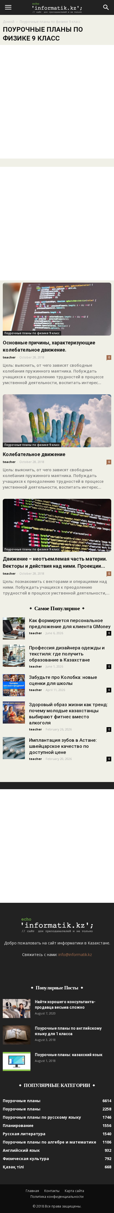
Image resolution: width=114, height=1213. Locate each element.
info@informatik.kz (75, 954)
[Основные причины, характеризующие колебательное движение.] (57, 309)
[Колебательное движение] (57, 420)
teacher (9, 357)
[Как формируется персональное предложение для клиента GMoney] (14, 628)
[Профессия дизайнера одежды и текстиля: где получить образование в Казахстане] (14, 656)
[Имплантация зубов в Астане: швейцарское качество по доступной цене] (14, 748)
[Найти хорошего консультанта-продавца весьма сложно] (16, 1008)
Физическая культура (26, 1158)
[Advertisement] (57, 102)
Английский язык (21, 1150)
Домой (8, 21)
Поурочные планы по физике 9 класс (31, 333)
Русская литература (24, 1133)
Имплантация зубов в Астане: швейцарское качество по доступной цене (63, 746)
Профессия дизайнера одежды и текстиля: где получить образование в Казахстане (67, 654)
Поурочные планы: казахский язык (68, 1055)
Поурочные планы (21, 1100)
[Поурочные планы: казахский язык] (16, 1061)
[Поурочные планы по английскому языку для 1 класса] (16, 1035)
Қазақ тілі (13, 1166)
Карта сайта (74, 1190)
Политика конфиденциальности (57, 1196)
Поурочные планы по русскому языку (42, 1117)
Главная (32, 1190)
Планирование (18, 1125)
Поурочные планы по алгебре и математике (49, 1142)
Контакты (51, 1190)
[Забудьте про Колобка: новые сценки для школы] (14, 685)
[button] (106, 7)
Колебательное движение (34, 454)
